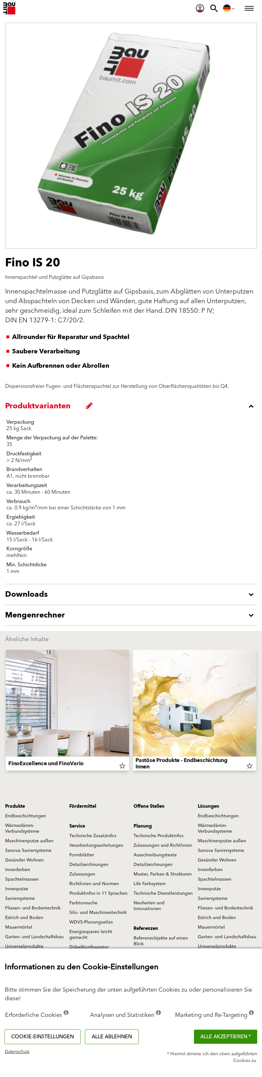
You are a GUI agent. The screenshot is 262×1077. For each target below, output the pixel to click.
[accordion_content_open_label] (132, 594)
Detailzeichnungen (88, 865)
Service (77, 826)
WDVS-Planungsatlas (91, 922)
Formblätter (81, 855)
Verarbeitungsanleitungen (96, 845)
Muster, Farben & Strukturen (163, 874)
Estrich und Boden (24, 918)
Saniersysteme (20, 898)
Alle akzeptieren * (225, 1036)
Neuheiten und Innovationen (149, 906)
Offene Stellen (149, 806)
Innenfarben (17, 870)
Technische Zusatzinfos (92, 836)
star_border (122, 766)
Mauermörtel (18, 927)
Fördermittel (82, 806)
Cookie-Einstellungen (42, 1036)
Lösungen (208, 806)
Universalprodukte (24, 946)
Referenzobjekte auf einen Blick (161, 941)
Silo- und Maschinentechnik (98, 912)
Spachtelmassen (22, 879)
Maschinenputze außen (29, 841)
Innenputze (16, 889)
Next (256, 711)
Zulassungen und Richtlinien (163, 845)
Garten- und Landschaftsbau (34, 937)
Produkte (15, 806)
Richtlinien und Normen (94, 884)
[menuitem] (200, 8)
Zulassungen (82, 874)
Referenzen (146, 928)
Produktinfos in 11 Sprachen (98, 893)
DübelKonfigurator (89, 947)
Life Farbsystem (150, 884)
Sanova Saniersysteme (28, 850)
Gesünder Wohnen (24, 860)
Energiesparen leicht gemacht (90, 934)
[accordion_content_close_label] (132, 406)
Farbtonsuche (83, 903)
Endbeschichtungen (25, 816)
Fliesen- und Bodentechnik (32, 908)
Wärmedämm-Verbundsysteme (22, 828)
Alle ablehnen (112, 1036)
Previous (6, 711)
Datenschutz (17, 1052)
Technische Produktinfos (158, 836)
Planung (143, 826)
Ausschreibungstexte (155, 855)
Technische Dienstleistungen (163, 893)
